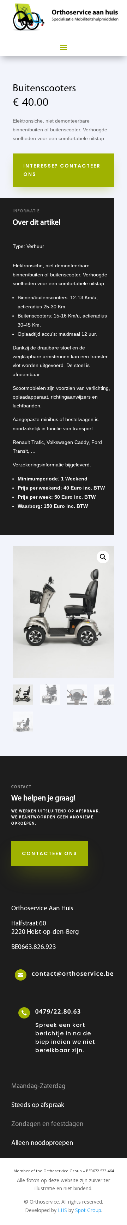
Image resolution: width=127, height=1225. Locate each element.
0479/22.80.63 (58, 1012)
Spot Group (88, 1210)
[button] (103, 557)
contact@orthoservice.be (73, 974)
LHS (62, 1210)
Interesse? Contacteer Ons (62, 170)
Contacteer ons (49, 853)
